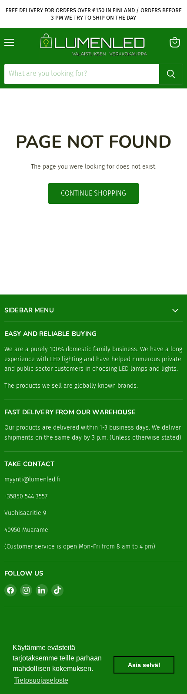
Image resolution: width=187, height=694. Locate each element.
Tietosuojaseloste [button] (41, 680)
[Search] (171, 74)
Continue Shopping (93, 193)
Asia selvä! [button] (144, 664)
